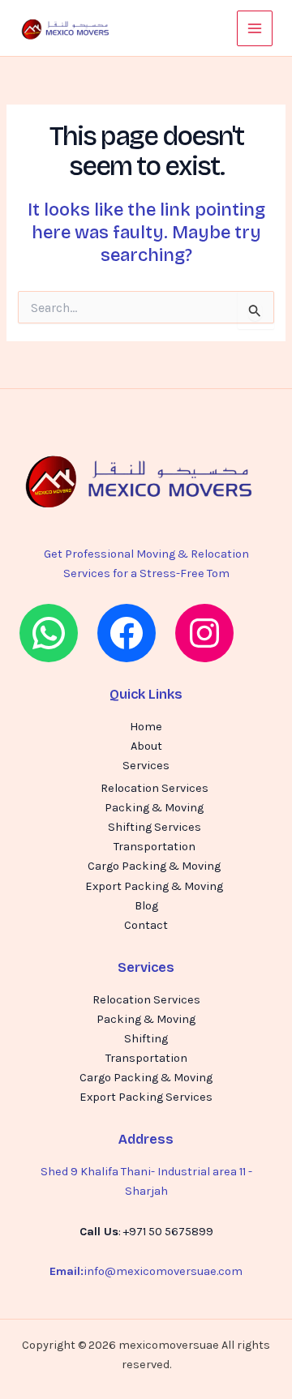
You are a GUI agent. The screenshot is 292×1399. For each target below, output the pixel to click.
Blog (146, 906)
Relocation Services (154, 788)
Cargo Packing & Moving (154, 866)
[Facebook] (126, 633)
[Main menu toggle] (255, 28)
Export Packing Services (146, 1097)
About (146, 746)
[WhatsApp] (48, 633)
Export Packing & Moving (154, 886)
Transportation (154, 847)
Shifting (146, 1039)
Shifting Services (154, 827)
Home (146, 727)
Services (146, 765)
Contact (146, 925)
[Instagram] (204, 633)
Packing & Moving (154, 808)
